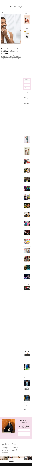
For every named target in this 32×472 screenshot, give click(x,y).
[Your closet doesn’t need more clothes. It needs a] (2, 458)
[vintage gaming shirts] (27, 234)
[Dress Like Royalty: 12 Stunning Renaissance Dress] (30, 458)
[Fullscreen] (29, 288)
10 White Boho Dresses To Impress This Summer (15, 444)
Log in (24, 443)
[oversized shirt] (27, 261)
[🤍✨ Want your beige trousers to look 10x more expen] (6, 458)
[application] (27, 288)
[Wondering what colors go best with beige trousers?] (26, 353)
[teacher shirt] (27, 243)
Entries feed (25, 444)
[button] (16, 1)
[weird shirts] (27, 190)
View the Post (26, 377)
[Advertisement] (27, 55)
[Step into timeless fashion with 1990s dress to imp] (26, 458)
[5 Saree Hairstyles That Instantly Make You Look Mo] (27, 353)
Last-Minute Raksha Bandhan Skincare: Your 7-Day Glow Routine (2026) (5, 444)
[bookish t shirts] (27, 181)
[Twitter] (4, 452)
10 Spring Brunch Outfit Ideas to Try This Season (15, 450)
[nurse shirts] (27, 252)
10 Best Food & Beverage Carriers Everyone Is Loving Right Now (15, 447)
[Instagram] (8, 452)
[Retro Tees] (27, 208)
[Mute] (29, 288)
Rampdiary (16, 6)
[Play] (25, 288)
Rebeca (13, 443)
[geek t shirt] (27, 270)
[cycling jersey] (27, 199)
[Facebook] (2, 452)
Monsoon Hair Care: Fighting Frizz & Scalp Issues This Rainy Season (5, 447)
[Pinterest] (6, 452)
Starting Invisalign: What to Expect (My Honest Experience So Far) (5, 451)
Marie (13, 449)
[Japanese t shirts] (27, 172)
